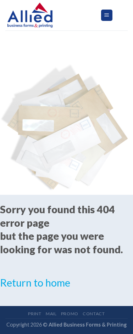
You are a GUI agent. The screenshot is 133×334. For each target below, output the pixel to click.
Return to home (35, 283)
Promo (69, 313)
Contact (94, 313)
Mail (51, 313)
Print (34, 313)
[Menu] (107, 15)
